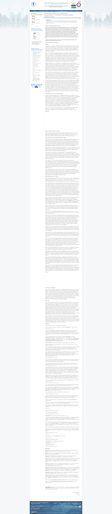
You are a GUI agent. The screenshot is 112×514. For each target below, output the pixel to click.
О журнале (34, 10)
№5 (39, 19)
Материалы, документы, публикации (36, 76)
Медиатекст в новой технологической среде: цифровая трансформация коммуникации (37, 79)
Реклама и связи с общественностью (35, 65)
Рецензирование (59, 10)
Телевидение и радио (36, 60)
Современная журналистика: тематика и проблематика (37, 56)
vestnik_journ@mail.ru (35, 509)
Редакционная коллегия (43, 10)
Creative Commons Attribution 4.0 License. (57, 512)
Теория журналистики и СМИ (37, 51)
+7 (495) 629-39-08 (36, 508)
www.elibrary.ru (38, 44)
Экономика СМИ (35, 58)
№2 (34, 17)
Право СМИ (34, 68)
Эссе (33, 73)
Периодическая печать (36, 59)
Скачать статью (78, 13)
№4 (37, 19)
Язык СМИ (34, 67)
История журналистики (36, 66)
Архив (52, 10)
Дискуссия (34, 71)
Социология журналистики (37, 57)
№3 (36, 17)
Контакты (78, 10)
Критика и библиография (36, 74)
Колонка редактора (35, 72)
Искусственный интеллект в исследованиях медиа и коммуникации (37, 53)
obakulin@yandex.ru (51, 23)
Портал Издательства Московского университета (71, 506)
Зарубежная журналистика (37, 63)
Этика (66, 10)
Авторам (71, 10)
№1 (32, 17)
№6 (32, 20)
